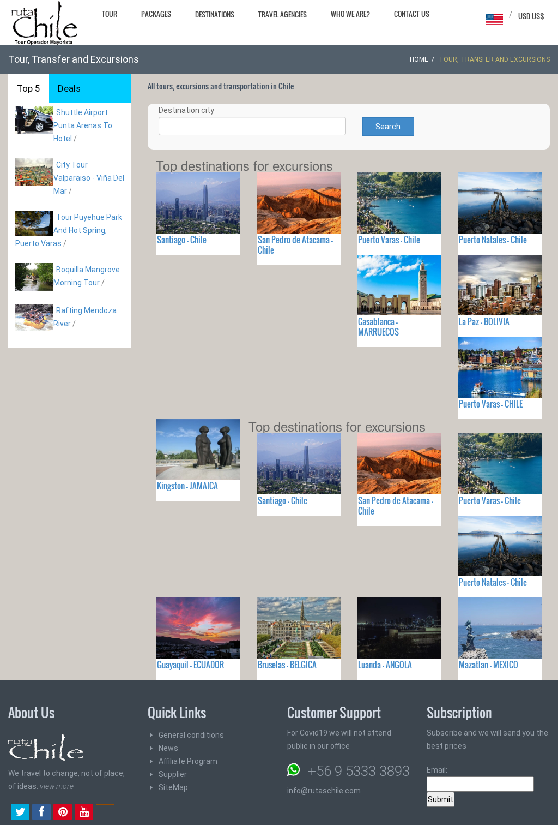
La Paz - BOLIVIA (484, 321)
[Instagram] (105, 813)
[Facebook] (41, 813)
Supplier (173, 774)
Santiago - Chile (182, 240)
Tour (109, 13)
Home (419, 59)
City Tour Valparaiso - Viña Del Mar (88, 177)
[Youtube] (84, 813)
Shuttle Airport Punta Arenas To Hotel (82, 125)
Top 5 (28, 88)
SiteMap (173, 787)
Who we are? (350, 13)
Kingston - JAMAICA (187, 486)
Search (388, 126)
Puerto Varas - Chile (389, 240)
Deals (69, 88)
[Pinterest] (62, 813)
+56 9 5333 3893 (359, 771)
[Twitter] (20, 813)
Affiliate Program (188, 761)
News (168, 748)
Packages (156, 13)
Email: (437, 770)
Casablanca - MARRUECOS (378, 326)
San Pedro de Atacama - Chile (295, 245)
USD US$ (531, 15)
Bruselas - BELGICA (287, 665)
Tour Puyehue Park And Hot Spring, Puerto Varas (68, 230)
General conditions (191, 735)
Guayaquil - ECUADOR (190, 665)
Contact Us (411, 13)
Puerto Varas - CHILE (491, 404)
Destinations (214, 14)
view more (57, 786)
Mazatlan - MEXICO (488, 665)
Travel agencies (282, 14)
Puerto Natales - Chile (493, 240)
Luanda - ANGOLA (385, 665)
